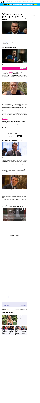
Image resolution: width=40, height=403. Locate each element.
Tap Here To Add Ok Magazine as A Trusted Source (11, 68)
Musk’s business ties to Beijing (17, 105)
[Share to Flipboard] (10, 42)
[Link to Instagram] (35, 1)
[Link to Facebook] (33, 1)
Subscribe (31, 1)
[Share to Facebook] (4, 42)
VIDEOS (21, 1)
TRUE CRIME (24, 1)
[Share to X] (7, 42)
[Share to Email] (13, 42)
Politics (5, 11)
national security (12, 108)
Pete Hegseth (8, 11)
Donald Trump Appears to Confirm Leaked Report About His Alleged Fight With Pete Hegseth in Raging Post (13, 124)
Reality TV (8, 1)
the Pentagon (11, 72)
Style (13, 1)
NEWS (11, 1)
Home (2, 11)
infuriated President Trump (19, 104)
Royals (16, 1)
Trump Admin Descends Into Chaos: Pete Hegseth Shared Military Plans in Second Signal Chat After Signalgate (14, 122)
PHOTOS (18, 1)
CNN (16, 199)
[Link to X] (36, 1)
